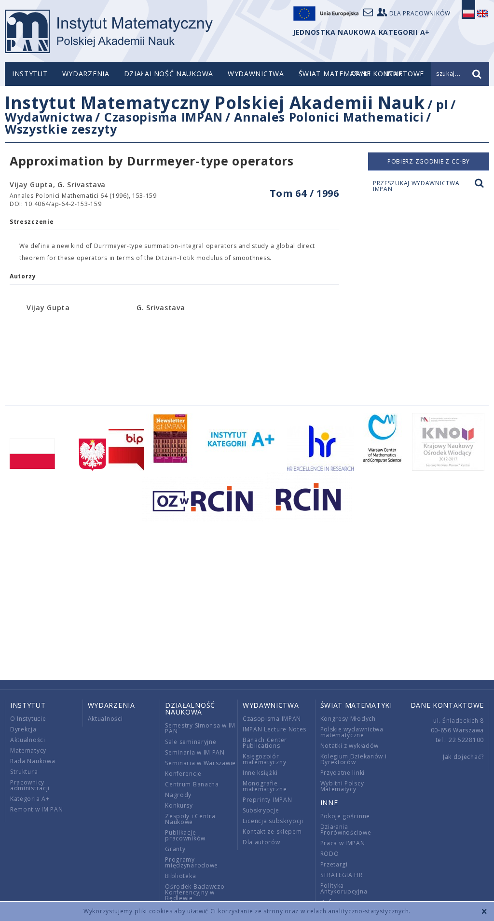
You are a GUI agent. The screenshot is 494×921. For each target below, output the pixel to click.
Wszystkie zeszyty (61, 129)
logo (109, 31)
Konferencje (183, 774)
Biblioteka (180, 876)
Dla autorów (261, 842)
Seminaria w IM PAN (195, 752)
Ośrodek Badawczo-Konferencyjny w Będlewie (196, 892)
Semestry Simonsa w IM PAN (200, 728)
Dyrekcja (23, 729)
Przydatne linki (342, 773)
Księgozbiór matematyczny (264, 759)
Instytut (30, 73)
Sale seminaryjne (190, 742)
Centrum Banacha (192, 784)
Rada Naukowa (32, 761)
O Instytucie (28, 719)
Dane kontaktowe (447, 705)
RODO (329, 854)
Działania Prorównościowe (345, 830)
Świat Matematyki (334, 73)
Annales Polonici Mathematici (329, 117)
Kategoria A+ (29, 799)
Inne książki (260, 773)
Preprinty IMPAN (267, 800)
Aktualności (27, 740)
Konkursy (179, 805)
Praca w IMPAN (342, 843)
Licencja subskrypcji (273, 821)
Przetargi (334, 864)
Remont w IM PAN (36, 809)
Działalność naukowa (168, 73)
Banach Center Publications (265, 743)
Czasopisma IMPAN (163, 117)
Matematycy (28, 750)
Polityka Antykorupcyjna (344, 888)
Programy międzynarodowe (191, 862)
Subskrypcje (261, 810)
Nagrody (178, 795)
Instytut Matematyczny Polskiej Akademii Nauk (215, 102)
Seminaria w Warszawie (200, 763)
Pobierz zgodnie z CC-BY (428, 161)
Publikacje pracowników (185, 835)
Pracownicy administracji (30, 785)
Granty (175, 849)
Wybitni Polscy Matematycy (342, 786)
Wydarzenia (86, 73)
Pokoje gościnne (345, 816)
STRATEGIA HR (341, 875)
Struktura (24, 772)
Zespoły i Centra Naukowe (190, 819)
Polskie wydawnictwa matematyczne (352, 732)
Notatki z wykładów (349, 746)
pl (442, 104)
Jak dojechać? (463, 757)
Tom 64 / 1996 (304, 193)
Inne (329, 802)
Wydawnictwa (256, 73)
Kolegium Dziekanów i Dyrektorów (353, 759)
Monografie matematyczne (265, 786)
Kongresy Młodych (348, 719)
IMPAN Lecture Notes (274, 729)
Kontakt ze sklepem (272, 831)
